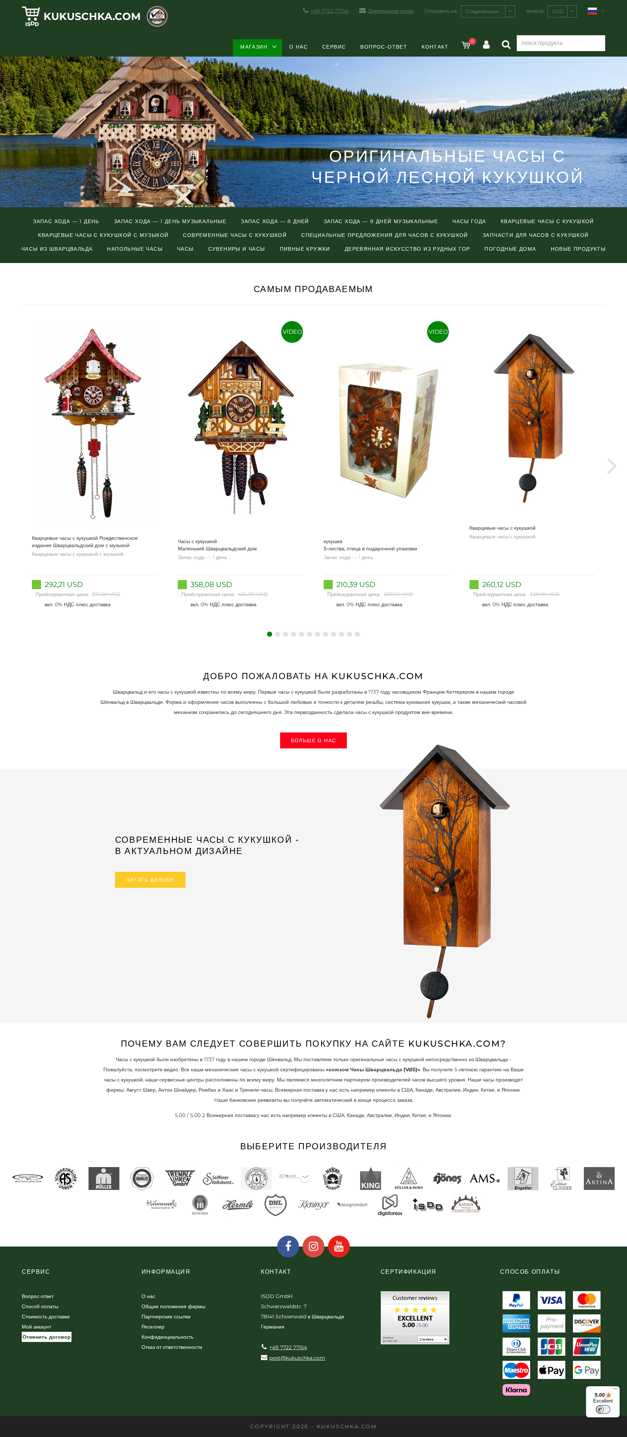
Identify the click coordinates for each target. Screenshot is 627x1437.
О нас (298, 47)
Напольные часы (135, 249)
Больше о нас (313, 740)
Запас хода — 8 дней (275, 221)
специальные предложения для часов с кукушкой (384, 235)
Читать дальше (150, 879)
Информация (166, 1271)
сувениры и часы (236, 249)
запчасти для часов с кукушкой (536, 235)
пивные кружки (305, 249)
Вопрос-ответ (383, 47)
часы (185, 249)
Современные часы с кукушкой (235, 235)
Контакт (435, 47)
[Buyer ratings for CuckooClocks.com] (415, 1320)
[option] (95, 465)
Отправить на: (441, 11)
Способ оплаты (40, 1306)
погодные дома (510, 249)
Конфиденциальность (167, 1337)
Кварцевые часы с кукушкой (547, 221)
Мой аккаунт (36, 1326)
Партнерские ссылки (166, 1316)
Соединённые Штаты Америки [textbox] (490, 11)
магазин (253, 47)
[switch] (603, 1409)
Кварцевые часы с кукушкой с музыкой (103, 235)
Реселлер (153, 1326)
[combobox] (488, 11)
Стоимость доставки (46, 1316)
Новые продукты (578, 249)
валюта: (535, 11)
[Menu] (615, 1390)
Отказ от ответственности (172, 1347)
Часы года (469, 221)
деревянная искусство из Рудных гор (407, 249)
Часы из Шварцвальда (57, 249)
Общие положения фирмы (173, 1306)
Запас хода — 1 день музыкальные (170, 221)
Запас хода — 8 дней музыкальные (381, 221)
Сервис (334, 47)
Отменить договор (46, 1337)
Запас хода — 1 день (66, 221)
